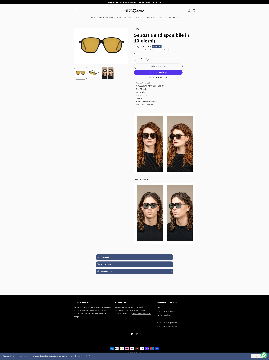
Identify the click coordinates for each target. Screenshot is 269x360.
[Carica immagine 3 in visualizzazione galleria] (108, 73)
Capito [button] (258, 356)
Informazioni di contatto (166, 319)
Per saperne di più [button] (82, 356)
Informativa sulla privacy (166, 311)
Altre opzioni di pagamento (158, 77)
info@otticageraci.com (141, 314)
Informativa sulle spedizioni (167, 323)
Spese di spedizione (152, 50)
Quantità (137, 54)
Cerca (159, 307)
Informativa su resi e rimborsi (167, 326)
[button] (76, 10)
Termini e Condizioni (164, 315)
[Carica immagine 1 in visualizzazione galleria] (80, 73)
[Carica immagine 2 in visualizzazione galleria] (94, 73)
